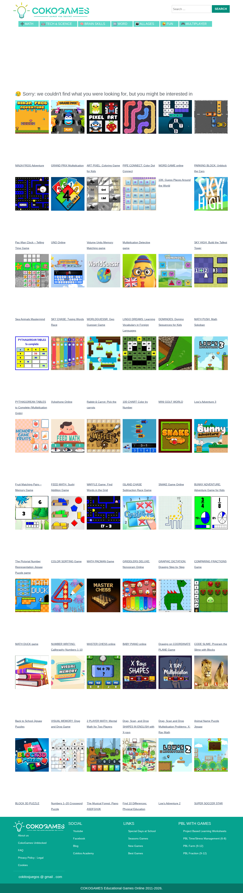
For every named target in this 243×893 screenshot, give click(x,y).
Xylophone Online (61, 401)
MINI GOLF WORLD (171, 401)
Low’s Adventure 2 (170, 803)
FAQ (20, 850)
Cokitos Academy (83, 853)
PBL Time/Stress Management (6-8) (204, 838)
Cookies (23, 865)
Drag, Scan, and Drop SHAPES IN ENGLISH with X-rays (138, 726)
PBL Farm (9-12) (193, 845)
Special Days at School (142, 831)
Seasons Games (138, 838)
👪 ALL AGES (144, 23)
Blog (75, 845)
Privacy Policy (26, 857)
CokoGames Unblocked (32, 842)
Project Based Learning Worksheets (204, 831)
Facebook (79, 838)
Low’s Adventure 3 (205, 401)
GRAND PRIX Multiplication (67, 165)
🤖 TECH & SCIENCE (56, 23)
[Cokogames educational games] (51, 11)
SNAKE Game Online (171, 484)
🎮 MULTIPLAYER (194, 23)
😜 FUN (167, 23)
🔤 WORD (120, 23)
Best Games (135, 853)
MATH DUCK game (26, 643)
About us (23, 835)
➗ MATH (26, 23)
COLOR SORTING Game (66, 561)
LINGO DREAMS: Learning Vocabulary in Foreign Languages (139, 325)
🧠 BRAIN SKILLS (92, 23)
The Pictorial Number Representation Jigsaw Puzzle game (29, 567)
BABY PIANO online (134, 643)
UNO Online (58, 242)
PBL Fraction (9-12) (195, 853)
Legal (40, 857)
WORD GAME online (171, 165)
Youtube (78, 831)
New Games (135, 845)
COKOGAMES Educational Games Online (112, 888)
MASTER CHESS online (101, 643)
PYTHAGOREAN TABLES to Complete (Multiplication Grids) (31, 407)
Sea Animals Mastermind (30, 319)
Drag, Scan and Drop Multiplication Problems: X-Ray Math (174, 726)
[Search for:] (191, 9)
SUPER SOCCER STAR (208, 803)
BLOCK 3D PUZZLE (27, 803)
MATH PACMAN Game (100, 561)
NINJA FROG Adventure (29, 165)
